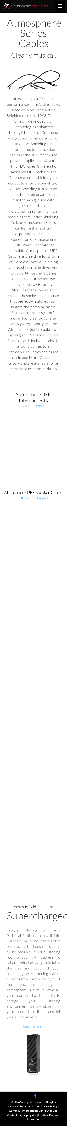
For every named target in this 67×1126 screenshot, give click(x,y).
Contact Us (14, 1115)
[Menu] (60, 6)
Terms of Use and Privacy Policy (39, 1106)
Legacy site (30, 1115)
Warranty (15, 1110)
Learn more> (33, 1026)
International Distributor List (40, 1110)
